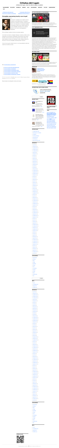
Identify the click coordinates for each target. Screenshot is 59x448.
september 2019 (35, 171)
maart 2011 (34, 247)
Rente (34, 272)
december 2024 (35, 149)
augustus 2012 (35, 230)
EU (48, 119)
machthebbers (53, 120)
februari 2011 (35, 248)
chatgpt (34, 262)
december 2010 (35, 251)
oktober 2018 (35, 174)
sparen (51, 125)
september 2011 (35, 242)
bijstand (54, 115)
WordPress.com (38, 446)
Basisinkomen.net (35, 137)
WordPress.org (35, 287)
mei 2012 (34, 233)
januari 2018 (34, 179)
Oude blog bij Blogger (36, 135)
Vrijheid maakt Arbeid (36, 131)
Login (34, 282)
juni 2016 (34, 186)
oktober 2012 (35, 227)
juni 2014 (34, 206)
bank (50, 112)
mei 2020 (34, 167)
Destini (53, 117)
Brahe (22, 77)
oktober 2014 (35, 201)
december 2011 (35, 239)
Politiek (45, 7)
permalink (13, 78)
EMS (47, 119)
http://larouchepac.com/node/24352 (10, 64)
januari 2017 (34, 183)
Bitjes (34, 260)
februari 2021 (35, 162)
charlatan (53, 116)
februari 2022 (35, 159)
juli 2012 (34, 232)
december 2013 (35, 357)
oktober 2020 (35, 164)
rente (51, 124)
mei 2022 (34, 156)
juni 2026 (34, 144)
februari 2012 (35, 236)
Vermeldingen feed (35, 284)
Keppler (28, 77)
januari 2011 (34, 250)
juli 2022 (34, 155)
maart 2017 (34, 182)
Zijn (4, 9)
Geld (28, 7)
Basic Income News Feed (36, 140)
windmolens (51, 127)
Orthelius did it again (29, 2)
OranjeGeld (34, 134)
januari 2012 (34, 238)
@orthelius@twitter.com (40, 68)
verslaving (50, 126)
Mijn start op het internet (39, 108)
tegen (54, 125)
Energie (24, 7)
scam (47, 125)
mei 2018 (34, 177)
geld (50, 119)
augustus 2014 (35, 204)
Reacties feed (35, 285)
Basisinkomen (6, 7)
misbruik (50, 121)
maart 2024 (34, 152)
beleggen (52, 115)
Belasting (12, 7)
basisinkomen (51, 113)
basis (54, 112)
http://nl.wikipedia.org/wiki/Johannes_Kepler (11, 70)
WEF (47, 127)
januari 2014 (34, 209)
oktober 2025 (35, 146)
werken (49, 127)
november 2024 (35, 150)
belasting (48, 115)
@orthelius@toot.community (41, 69)
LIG (53, 119)
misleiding (53, 121)
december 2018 (35, 173)
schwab (49, 125)
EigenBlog (18, 7)
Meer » (42, 106)
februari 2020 (35, 168)
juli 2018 (34, 176)
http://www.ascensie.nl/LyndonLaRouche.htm (11, 67)
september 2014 (35, 203)
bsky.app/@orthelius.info (40, 70)
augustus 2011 (35, 244)
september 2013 (35, 215)
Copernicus (25, 77)
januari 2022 (34, 161)
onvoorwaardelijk (53, 122)
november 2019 (35, 170)
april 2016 (34, 188)
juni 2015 (34, 194)
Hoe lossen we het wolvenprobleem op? (39, 123)
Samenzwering (52, 7)
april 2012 (34, 235)
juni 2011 (34, 245)
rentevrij (53, 124)
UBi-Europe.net (35, 138)
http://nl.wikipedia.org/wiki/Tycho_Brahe (11, 72)
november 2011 (35, 241)
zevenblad (54, 127)
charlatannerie (48, 117)
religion (49, 124)
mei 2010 (34, 253)
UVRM (48, 126)
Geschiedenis (34, 7)
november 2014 (35, 200)
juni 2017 (34, 180)
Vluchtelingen (54, 126)
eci (54, 117)
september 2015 (35, 192)
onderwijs (49, 122)
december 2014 (35, 198)
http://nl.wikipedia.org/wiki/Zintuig (10, 68)
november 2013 (35, 212)
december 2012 (35, 224)
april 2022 (34, 158)
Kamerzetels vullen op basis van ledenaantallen (40, 115)
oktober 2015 (35, 191)
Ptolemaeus (4, 78)
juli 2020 (34, 165)
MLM (47, 122)
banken (52, 112)
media (48, 121)
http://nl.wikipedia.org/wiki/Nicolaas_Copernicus (12, 74)
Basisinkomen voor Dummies (37, 132)
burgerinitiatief (49, 116)
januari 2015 (34, 197)
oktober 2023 (35, 153)
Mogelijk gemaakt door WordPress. (23, 446)
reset (55, 124)
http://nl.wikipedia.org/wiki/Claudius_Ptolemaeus (12, 71)
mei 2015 (34, 195)
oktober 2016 (35, 185)
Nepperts (40, 7)
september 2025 (35, 147)
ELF (55, 117)
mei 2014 (34, 354)
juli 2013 (34, 218)
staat (53, 125)
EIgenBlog (13, 77)
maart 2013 (34, 221)
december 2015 (35, 189)
